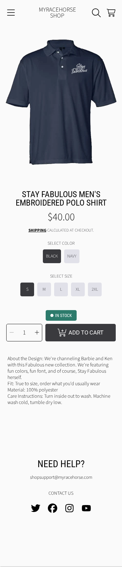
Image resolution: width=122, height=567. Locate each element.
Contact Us (61, 493)
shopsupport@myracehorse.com (61, 477)
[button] (11, 13)
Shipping (37, 230)
